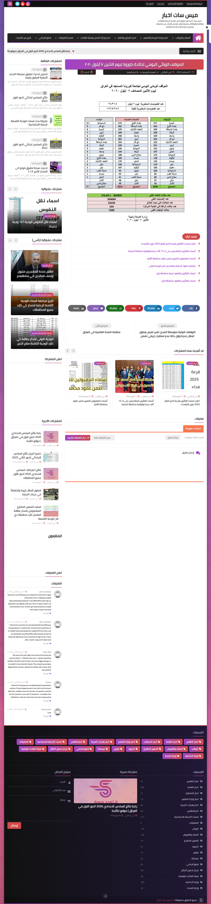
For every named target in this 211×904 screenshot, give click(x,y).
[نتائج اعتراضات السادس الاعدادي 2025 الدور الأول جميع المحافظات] (51, 474)
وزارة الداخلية (191, 756)
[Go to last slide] (73, 350)
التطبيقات (24, 742)
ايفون (116, 749)
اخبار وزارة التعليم (126, 742)
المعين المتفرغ (151, 749)
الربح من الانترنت (23, 38)
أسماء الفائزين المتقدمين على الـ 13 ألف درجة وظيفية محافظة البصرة (162, 251)
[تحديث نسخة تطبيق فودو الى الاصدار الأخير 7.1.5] (56, 167)
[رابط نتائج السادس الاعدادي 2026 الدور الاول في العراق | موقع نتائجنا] (51, 437)
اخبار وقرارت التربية (100, 742)
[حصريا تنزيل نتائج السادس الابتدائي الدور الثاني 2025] (51, 457)
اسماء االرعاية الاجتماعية (49, 742)
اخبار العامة (131, 72)
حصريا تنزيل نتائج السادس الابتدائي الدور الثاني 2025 (26, 455)
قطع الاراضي (45, 38)
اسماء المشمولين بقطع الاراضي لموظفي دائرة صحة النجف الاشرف (36, 224)
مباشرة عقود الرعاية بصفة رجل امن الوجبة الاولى (172, 266)
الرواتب (195, 749)
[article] (101, 328)
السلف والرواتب (183, 38)
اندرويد (131, 749)
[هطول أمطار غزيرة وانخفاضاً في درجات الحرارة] (51, 494)
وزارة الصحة (170, 756)
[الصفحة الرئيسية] (198, 37)
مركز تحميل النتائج (59, 749)
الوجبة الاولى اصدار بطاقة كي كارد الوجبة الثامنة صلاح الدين (35, 307)
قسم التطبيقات (65, 38)
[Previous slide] (15, 189)
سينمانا (101, 749)
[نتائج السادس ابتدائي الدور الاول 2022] (56, 144)
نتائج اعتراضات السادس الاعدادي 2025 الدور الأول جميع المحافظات (27, 473)
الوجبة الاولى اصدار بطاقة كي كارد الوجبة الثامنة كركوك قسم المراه (35, 339)
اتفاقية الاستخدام (175, 4)
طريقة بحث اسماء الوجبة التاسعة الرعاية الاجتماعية (29, 122)
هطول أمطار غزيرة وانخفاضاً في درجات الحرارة (26, 492)
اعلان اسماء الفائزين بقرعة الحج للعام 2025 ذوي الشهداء (168, 244)
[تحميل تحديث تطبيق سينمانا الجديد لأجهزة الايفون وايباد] (56, 73)
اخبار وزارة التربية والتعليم (156, 38)
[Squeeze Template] (201, 900)
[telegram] (17, 3)
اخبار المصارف (150, 742)
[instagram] (28, 3)
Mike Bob (47, 652)
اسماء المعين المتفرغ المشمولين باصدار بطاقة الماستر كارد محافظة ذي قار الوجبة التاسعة (36, 512)
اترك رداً (46, 613)
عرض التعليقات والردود (77, 438)
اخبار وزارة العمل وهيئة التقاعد (95, 38)
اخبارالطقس (76, 742)
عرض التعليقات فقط (102, 438)
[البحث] (9, 3)
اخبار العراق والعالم (127, 38)
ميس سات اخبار (180, 14)
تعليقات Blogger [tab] (193, 428)
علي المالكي (130, 815)
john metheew (45, 591)
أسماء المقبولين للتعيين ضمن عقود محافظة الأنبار (171, 258)
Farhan (48, 682)
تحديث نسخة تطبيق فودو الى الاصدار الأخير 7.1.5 (31, 169)
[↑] (105, 896)
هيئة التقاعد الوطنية (31, 749)
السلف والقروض (175, 749)
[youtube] (22, 3)
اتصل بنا (150, 4)
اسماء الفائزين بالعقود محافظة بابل (179, 281)
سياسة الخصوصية (194, 4)
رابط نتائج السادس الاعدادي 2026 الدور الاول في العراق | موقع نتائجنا (70, 51)
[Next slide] (67, 350)
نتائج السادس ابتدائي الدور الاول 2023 (30, 99)
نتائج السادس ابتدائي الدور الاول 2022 (30, 146)
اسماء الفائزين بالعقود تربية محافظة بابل (176, 273)
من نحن (161, 4)
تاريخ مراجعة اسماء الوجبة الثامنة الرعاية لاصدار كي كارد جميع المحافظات (35, 271)
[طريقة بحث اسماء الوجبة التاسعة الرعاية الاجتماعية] (56, 120)
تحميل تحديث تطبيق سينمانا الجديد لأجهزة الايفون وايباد (28, 76)
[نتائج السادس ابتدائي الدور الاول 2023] (56, 97)
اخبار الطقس (192, 742)
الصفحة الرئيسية (149, 72)
